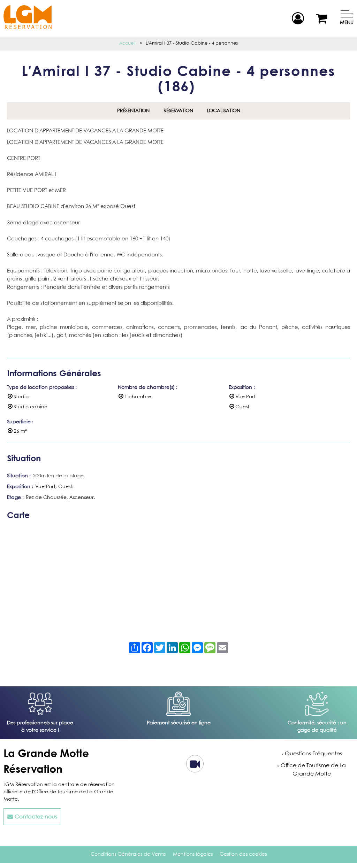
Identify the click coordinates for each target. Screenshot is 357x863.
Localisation (223, 110)
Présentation (133, 110)
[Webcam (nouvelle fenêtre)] (195, 767)
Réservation (178, 110)
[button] (322, 18)
